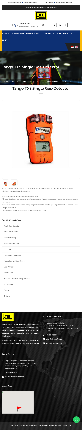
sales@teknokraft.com (54, 339)
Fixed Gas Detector (11, 243)
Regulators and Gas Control (14, 261)
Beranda (5, 34)
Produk (47, 34)
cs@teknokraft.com (30, 3)
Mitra (65, 34)
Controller (7, 249)
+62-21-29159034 (52, 335)
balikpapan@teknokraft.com (14, 377)
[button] (19, 411)
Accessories (8, 284)
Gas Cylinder (8, 267)
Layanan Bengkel (34, 34)
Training (7, 296)
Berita (74, 34)
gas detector (49, 3)
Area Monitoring (10, 238)
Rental (6, 290)
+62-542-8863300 (11, 372)
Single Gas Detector (32, 82)
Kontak (5, 40)
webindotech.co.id (64, 425)
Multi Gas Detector (11, 232)
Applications (8, 273)
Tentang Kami (18, 34)
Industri (57, 34)
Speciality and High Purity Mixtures (17, 279)
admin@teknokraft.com (63, 3)
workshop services (14, 3)
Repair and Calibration (12, 255)
